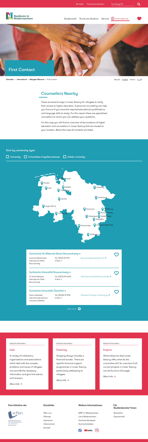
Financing (61, 350)
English (125, 79)
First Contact (52, 79)
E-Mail (57, 260)
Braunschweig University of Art (92, 258)
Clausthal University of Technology (94, 295)
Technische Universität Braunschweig (49, 272)
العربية (139, 79)
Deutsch (117, 79)
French (132, 79)
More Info (15, 384)
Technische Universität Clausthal (46, 290)
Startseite (9, 79)
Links (12, 350)
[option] (74, 50)
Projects (107, 350)
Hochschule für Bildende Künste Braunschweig (53, 253)
